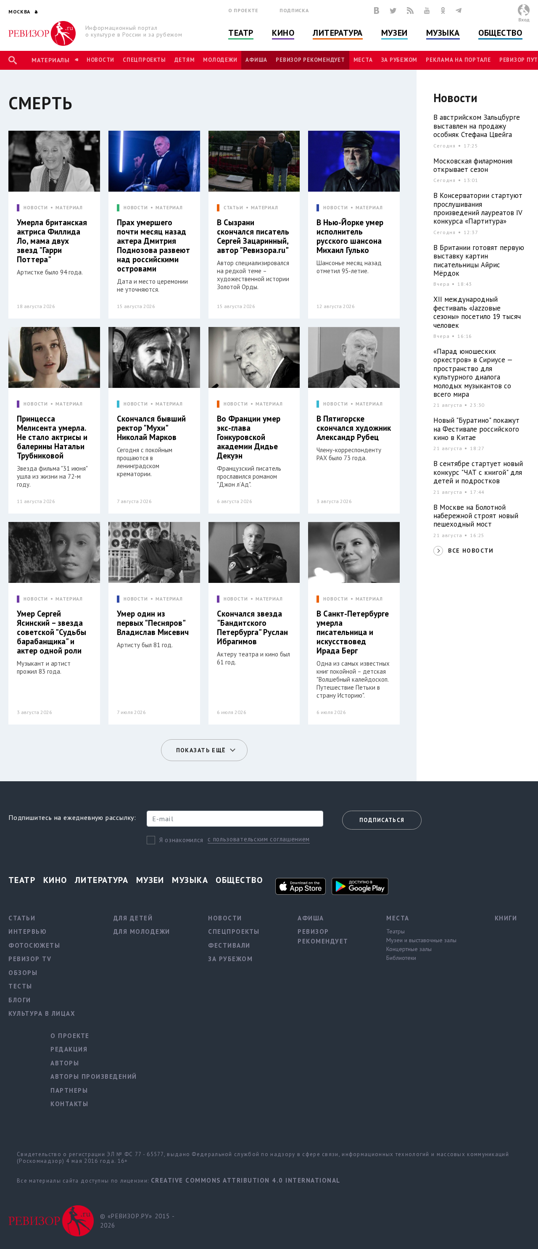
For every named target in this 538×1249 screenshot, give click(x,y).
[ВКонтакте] (376, 10)
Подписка (294, 10)
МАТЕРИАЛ (69, 208)
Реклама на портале (458, 59)
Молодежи (220, 59)
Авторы (64, 1063)
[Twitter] (393, 10)
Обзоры (22, 973)
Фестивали (229, 945)
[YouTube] (427, 10)
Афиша (256, 59)
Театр (240, 32)
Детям (184, 59)
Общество (500, 32)
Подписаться (381, 820)
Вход (524, 19)
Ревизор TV (29, 959)
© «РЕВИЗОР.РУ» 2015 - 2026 (137, 1221)
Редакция (68, 1049)
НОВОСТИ (36, 208)
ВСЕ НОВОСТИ (470, 550)
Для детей (133, 918)
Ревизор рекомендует (310, 59)
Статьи (21, 918)
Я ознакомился (181, 840)
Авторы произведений (93, 1076)
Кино (283, 32)
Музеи (394, 32)
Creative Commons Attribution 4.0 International (245, 1180)
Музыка (443, 32)
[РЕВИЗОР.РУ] (42, 33)
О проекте (243, 10)
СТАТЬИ (233, 208)
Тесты (20, 986)
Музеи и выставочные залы (421, 940)
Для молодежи (141, 931)
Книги (506, 918)
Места (363, 59)
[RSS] (410, 10)
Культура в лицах (41, 1013)
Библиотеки (401, 958)
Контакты (69, 1104)
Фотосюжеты (34, 945)
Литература (338, 32)
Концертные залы (409, 949)
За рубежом (399, 59)
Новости (100, 59)
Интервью (27, 931)
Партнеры (69, 1090)
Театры (395, 931)
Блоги (19, 1000)
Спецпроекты (144, 59)
